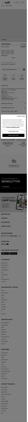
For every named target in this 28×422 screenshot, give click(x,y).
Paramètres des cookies (13, 131)
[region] (13, 126)
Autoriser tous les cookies (13, 135)
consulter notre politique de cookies (12, 127)
